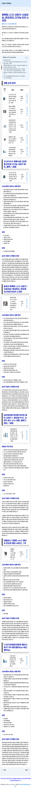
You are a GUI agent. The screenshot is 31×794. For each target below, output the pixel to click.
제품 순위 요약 (7, 60)
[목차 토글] (25, 57)
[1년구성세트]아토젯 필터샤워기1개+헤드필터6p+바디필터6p (14, 77)
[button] (1, 67)
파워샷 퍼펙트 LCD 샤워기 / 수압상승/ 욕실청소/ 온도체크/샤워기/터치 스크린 (15, 66)
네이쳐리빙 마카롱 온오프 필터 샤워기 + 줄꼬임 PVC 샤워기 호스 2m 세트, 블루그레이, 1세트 (14, 69)
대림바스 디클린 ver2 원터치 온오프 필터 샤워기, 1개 (15, 73)
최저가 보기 (27, 98)
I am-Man (6, 3)
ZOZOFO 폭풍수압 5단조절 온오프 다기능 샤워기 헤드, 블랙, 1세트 (15, 62)
